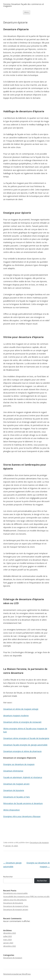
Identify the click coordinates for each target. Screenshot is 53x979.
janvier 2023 (8, 943)
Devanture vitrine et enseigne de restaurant (22, 722)
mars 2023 (7, 939)
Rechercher (8, 876)
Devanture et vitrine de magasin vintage (20, 709)
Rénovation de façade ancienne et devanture (23, 803)
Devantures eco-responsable (15, 893)
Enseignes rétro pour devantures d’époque (21, 816)
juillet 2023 (7, 936)
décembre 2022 (9, 946)
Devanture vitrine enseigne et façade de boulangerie (26, 738)
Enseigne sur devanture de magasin (19, 764)
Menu (26, 12)
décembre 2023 (9, 933)
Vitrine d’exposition (11, 810)
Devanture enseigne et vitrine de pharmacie (22, 751)
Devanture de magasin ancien (16, 784)
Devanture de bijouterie (13, 790)
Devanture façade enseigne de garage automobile (25, 745)
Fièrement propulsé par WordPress (17, 974)
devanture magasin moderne (16, 715)
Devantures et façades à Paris (16, 797)
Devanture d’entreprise (13, 771)
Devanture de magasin (39, 842)
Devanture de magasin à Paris (15, 906)
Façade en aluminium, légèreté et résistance (22, 777)
